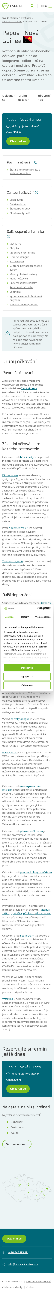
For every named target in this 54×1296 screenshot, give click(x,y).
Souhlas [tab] (9, 617)
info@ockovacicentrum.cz (23, 1264)
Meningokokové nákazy (23, 274)
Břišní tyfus (16, 199)
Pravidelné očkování (21, 287)
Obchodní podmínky (12, 1287)
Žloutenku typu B (12, 561)
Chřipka (14, 248)
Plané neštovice (19, 278)
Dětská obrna (18, 204)
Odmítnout (27, 685)
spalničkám (27, 935)
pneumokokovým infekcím (36, 872)
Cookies (30, 1287)
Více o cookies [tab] (43, 617)
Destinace (26, 17)
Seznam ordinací (17, 1144)
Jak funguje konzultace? (25, 126)
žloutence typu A (18, 528)
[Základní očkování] (36, 192)
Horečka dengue (19, 257)
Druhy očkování (24, 97)
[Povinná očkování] (36, 161)
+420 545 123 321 (18, 1252)
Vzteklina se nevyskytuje (24, 304)
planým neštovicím (31, 831)
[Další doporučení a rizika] (8, 236)
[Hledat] (32, 6)
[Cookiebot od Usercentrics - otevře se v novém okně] (38, 609)
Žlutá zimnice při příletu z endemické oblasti (25, 171)
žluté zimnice (29, 388)
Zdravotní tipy (44, 97)
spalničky (16, 913)
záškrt (5, 913)
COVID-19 (15, 243)
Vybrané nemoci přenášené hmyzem (26, 298)
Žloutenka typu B (20, 213)
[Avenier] (12, 6)
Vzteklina (7, 999)
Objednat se (8, 97)
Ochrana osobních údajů (38, 1281)
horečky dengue (19, 719)
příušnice (28, 913)
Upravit (25, 676)
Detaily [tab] (25, 617)
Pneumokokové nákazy (23, 283)
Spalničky (15, 291)
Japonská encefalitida (22, 252)
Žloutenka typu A (20, 208)
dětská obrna (43, 913)
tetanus (45, 909)
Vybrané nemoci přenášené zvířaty (26, 267)
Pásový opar (17, 261)
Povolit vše (27, 668)
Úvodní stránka (10, 17)
